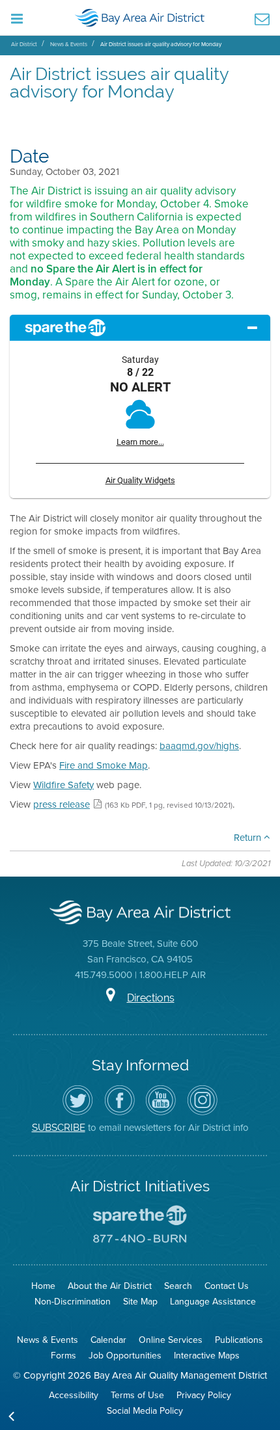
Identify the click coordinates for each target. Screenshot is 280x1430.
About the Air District (110, 1286)
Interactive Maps (207, 1355)
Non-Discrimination (73, 1301)
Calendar (108, 1340)
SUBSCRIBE (58, 1127)
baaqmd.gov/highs (199, 746)
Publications (239, 1340)
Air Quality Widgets (140, 480)
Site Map (140, 1301)
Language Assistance (213, 1301)
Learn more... (140, 442)
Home (43, 1286)
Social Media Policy (145, 1411)
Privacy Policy (203, 1395)
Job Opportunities (125, 1355)
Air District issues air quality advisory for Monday (160, 44)
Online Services (171, 1340)
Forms (63, 1355)
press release (61, 804)
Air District (24, 44)
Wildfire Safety (63, 785)
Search (178, 1286)
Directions (151, 998)
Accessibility (73, 1395)
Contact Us (226, 1286)
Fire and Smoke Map (103, 765)
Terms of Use (137, 1395)
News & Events (68, 44)
